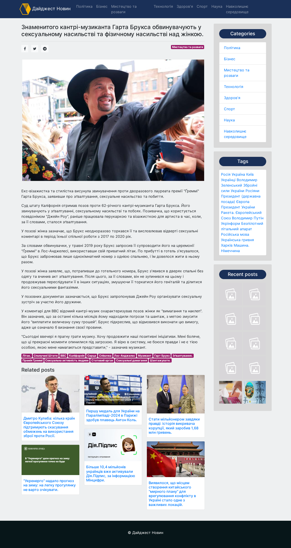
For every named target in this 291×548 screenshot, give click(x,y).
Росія (226, 174)
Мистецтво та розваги (187, 47)
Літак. (27, 355)
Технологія (233, 86)
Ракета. (227, 212)
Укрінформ (230, 223)
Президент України (238, 207)
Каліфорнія (77, 355)
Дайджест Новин (51, 8)
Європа (242, 201)
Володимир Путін (247, 218)
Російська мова (235, 234)
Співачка (105, 355)
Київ (250, 174)
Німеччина (230, 250)
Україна (238, 174)
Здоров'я (232, 97)
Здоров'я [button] (185, 6)
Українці (228, 180)
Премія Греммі (33, 360)
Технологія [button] (163, 6)
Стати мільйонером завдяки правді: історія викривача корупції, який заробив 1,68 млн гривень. (174, 426)
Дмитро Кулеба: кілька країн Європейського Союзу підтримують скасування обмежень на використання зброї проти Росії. (49, 427)
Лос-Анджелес (124, 355)
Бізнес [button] (102, 6)
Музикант (144, 355)
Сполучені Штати (46, 355)
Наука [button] (216, 6)
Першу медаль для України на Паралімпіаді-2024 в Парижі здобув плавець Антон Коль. (113, 415)
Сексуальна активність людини (66, 360)
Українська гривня (237, 240)
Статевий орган (102, 360)
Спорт (229, 109)
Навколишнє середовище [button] (237, 9)
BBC (63, 355)
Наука (229, 120)
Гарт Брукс (162, 355)
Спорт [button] (202, 6)
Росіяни (252, 190)
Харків (227, 245)
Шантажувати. (160, 360)
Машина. (241, 245)
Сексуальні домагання (131, 360)
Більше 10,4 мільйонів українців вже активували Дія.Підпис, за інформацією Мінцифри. (110, 473)
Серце (91, 355)
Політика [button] (84, 6)
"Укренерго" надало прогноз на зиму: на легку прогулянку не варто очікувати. (49, 485)
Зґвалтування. (183, 355)
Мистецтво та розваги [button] (124, 9)
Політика (232, 47)
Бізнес (229, 59)
